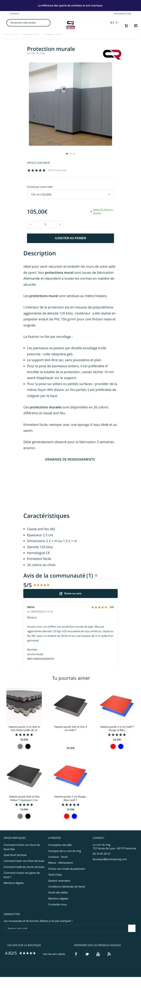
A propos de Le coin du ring (64, 851)
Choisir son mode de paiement (66, 869)
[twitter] (87, 954)
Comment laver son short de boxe (24, 861)
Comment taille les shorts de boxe (24, 867)
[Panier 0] (126, 25)
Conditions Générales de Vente (66, 886)
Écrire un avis (73, 593)
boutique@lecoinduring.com (110, 859)
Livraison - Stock (58, 857)
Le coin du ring (36, 53)
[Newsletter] (131, 928)
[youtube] (98, 954)
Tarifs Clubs (55, 874)
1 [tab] (67, 154)
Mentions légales (14, 883)
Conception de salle (60, 845)
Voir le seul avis (57, 170)
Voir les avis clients (54, 954)
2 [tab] (70, 154)
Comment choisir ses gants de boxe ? (22, 875)
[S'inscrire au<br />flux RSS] (109, 954)
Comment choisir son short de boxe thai (22, 847)
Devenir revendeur (59, 881)
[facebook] (76, 954)
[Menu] (136, 25)
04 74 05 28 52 (101, 854)
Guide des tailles (58, 892)
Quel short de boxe (15, 855)
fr (117, 22)
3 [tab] (74, 154)
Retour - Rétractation (60, 863)
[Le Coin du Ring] (70, 25)
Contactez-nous (57, 904)
